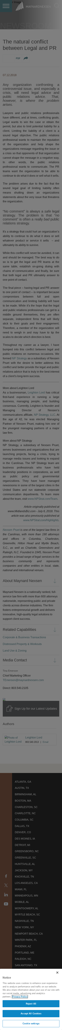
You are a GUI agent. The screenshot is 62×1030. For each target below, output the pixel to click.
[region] (31, 999)
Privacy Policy (20, 996)
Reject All (31, 1003)
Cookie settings (31, 1023)
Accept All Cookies (31, 1013)
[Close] (57, 972)
